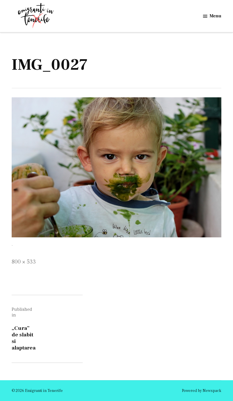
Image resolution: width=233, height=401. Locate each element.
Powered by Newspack (201, 390)
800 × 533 (24, 262)
